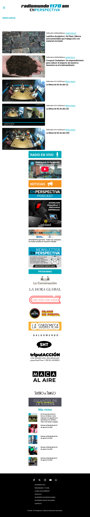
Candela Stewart (70, 33)
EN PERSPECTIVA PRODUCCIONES (45, 497)
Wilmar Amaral (70, 81)
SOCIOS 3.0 (38, 494)
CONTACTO (38, 503)
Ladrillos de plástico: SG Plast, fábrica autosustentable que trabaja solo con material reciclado (63, 38)
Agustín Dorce (70, 57)
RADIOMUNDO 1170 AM (42, 488)
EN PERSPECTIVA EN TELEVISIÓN (45, 500)
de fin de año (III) (57, 133)
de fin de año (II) (57, 109)
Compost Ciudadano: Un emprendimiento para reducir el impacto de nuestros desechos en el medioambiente (65, 62)
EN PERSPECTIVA (40, 485)
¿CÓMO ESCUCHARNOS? (42, 491)
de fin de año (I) (57, 84)
